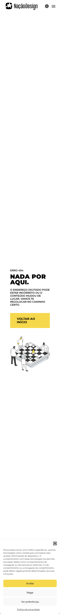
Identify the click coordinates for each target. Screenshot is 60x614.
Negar (30, 592)
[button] (55, 543)
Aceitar (30, 583)
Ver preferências (30, 601)
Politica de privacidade (28, 609)
